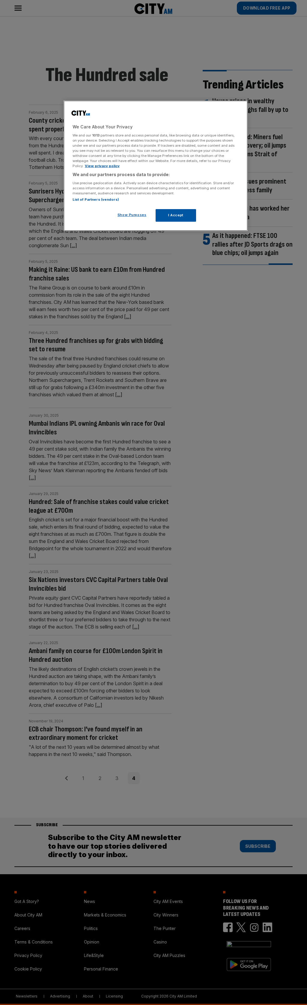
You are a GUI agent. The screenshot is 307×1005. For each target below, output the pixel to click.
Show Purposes (132, 215)
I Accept (175, 215)
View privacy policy (102, 166)
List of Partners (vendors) (96, 199)
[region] (156, 165)
